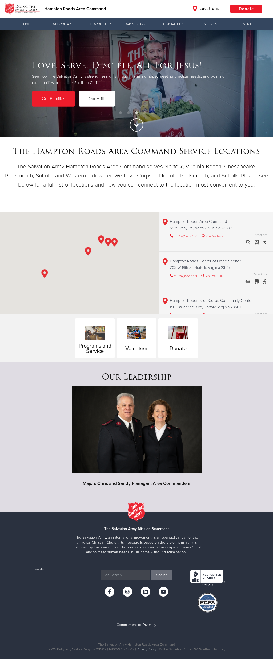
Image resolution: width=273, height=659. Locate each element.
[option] (136, 83)
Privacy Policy (146, 649)
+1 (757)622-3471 (185, 276)
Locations (208, 8)
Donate (246, 8)
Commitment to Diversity (136, 624)
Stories (210, 24)
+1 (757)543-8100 (185, 236)
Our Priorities (53, 98)
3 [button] (136, 113)
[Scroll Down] (136, 125)
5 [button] (152, 113)
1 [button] (120, 113)
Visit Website (214, 236)
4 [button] (144, 113)
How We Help (99, 24)
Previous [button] (13, 83)
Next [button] (259, 83)
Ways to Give (136, 24)
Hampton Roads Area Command (75, 8)
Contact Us (173, 24)
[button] (114, 243)
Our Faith (97, 98)
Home (25, 24)
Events (247, 24)
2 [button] (128, 113)
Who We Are (62, 24)
